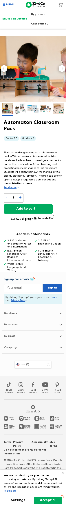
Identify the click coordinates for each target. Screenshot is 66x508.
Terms (7, 442)
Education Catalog (14, 19)
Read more (10, 491)
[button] (8, 4)
